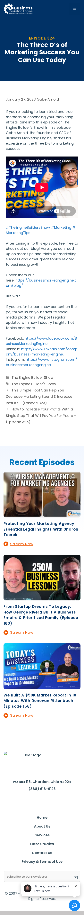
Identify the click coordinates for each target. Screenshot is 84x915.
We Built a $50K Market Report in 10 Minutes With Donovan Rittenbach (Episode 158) (40, 701)
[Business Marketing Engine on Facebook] (23, 800)
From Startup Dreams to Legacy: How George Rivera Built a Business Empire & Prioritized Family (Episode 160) (41, 615)
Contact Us (42, 852)
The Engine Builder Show (33, 377)
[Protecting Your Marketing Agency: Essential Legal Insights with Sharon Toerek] (42, 514)
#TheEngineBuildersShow (28, 227)
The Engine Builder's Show (34, 383)
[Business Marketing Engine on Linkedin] (35, 800)
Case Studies (42, 843)
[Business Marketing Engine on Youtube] (60, 800)
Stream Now (21, 544)
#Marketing (61, 227)
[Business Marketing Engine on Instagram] (47, 800)
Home (42, 817)
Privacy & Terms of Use (42, 861)
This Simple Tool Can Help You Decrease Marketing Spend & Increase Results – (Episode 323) (39, 396)
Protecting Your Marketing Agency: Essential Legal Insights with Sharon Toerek (41, 529)
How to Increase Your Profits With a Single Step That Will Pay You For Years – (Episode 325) (41, 415)
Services (42, 835)
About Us (42, 826)
